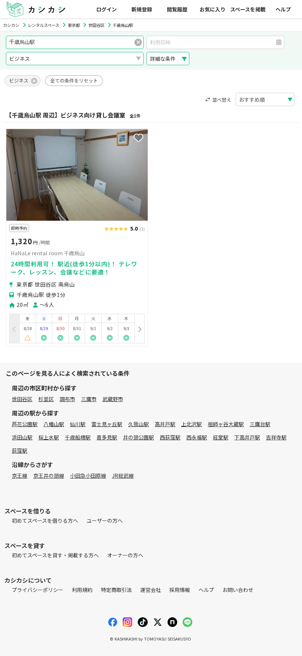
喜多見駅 (106, 437)
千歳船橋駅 (78, 437)
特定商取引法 (116, 589)
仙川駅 (77, 424)
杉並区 (46, 399)
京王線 (19, 475)
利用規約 (82, 589)
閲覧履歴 (177, 9)
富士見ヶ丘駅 (106, 424)
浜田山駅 (22, 437)
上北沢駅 (191, 424)
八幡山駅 (53, 424)
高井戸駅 (165, 424)
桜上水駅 (48, 437)
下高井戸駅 (247, 437)
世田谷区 (22, 399)
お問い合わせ (237, 589)
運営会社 (150, 589)
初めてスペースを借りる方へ (45, 520)
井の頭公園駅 (138, 437)
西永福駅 (196, 437)
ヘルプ (283, 9)
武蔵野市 (112, 399)
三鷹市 (88, 399)
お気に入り (212, 9)
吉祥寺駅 (276, 437)
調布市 (67, 399)
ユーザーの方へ (105, 520)
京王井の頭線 (48, 475)
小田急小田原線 (88, 475)
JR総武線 (123, 475)
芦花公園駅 (25, 424)
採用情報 (179, 589)
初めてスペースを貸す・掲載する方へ (55, 555)
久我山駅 (138, 424)
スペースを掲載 (248, 9)
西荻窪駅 (170, 437)
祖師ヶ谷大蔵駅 (226, 424)
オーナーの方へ (125, 555)
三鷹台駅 (260, 424)
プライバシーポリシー (37, 589)
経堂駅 (220, 437)
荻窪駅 (19, 450)
